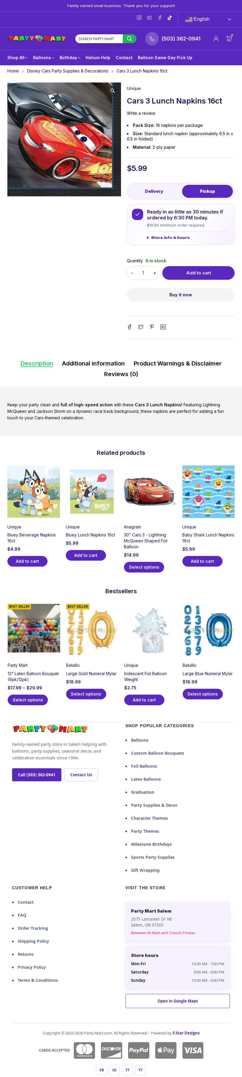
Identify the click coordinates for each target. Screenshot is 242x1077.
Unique (134, 88)
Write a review (141, 113)
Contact (26, 902)
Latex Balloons (146, 779)
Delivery (154, 191)
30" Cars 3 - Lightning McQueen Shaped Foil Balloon (145, 540)
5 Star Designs (186, 1033)
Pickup (207, 191)
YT (140, 1070)
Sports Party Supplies (153, 857)
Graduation (142, 792)
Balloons (139, 740)
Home (13, 70)
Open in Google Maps (178, 1001)
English (201, 19)
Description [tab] (37, 363)
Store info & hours (170, 237)
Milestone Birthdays (151, 844)
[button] (112, 90)
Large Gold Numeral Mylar (91, 673)
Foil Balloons (144, 766)
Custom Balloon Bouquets (157, 753)
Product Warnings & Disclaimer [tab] (178, 363)
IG (114, 1070)
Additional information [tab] (93, 363)
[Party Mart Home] (50, 729)
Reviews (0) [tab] (121, 374)
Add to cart (198, 273)
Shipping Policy (33, 941)
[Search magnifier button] (129, 38)
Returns (26, 954)
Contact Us (81, 774)
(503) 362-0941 (181, 39)
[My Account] (216, 38)
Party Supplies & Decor (154, 805)
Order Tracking (33, 928)
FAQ (22, 915)
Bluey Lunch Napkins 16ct (90, 534)
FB (101, 1070)
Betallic (73, 665)
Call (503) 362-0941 (36, 774)
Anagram (132, 526)
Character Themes (149, 818)
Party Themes (145, 831)
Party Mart (17, 665)
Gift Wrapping (145, 870)
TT (127, 1070)
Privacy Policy (32, 967)
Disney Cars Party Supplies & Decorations (67, 70)
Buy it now (180, 294)
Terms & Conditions (38, 980)
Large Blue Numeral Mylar (208, 673)
